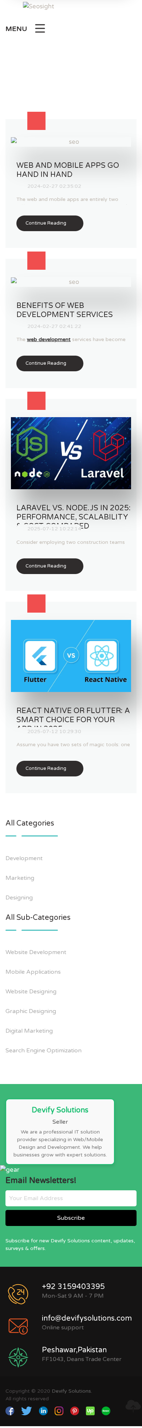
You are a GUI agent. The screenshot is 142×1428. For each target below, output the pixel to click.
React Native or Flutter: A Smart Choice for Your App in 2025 (73, 720)
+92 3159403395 (73, 1286)
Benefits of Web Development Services (64, 310)
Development (24, 858)
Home (56, 85)
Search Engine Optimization (44, 1050)
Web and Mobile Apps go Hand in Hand (67, 170)
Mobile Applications (33, 972)
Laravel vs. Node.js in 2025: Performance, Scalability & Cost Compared (73, 517)
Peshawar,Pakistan (74, 1350)
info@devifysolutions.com (87, 1318)
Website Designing (31, 991)
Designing (19, 897)
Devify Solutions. (72, 1391)
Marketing (20, 878)
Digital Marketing (29, 1031)
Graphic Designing (31, 1011)
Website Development (36, 952)
